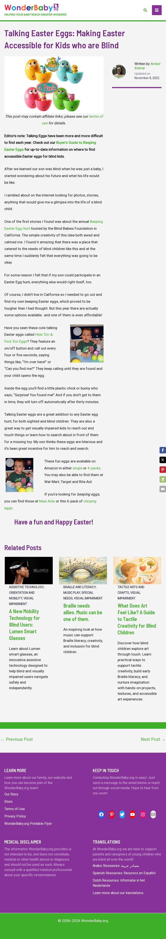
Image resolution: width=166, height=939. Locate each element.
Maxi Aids (47, 501)
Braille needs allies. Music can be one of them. (82, 612)
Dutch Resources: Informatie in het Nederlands (119, 883)
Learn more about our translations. (118, 893)
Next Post (153, 739)
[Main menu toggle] (157, 10)
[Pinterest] (163, 469)
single (77, 468)
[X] (163, 460)
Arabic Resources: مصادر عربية (116, 866)
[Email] (163, 489)
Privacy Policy (15, 816)
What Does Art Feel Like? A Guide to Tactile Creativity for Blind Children (137, 619)
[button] (145, 10)
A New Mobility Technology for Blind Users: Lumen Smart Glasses (24, 624)
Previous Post (16, 739)
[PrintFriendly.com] (163, 479)
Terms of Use (14, 809)
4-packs (94, 468)
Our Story (11, 794)
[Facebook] (163, 450)
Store (8, 802)
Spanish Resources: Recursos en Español (124, 873)
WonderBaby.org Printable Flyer (28, 824)
